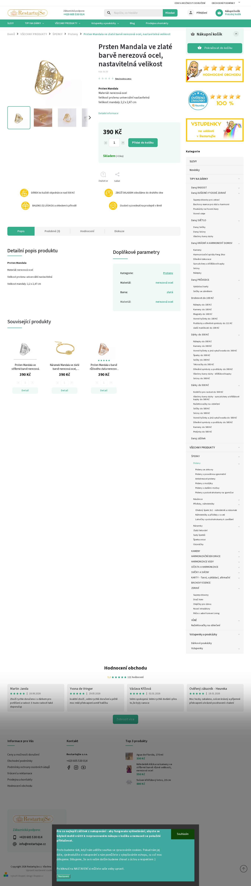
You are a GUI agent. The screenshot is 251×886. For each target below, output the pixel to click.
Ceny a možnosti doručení (190, 3)
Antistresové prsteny (205, 478)
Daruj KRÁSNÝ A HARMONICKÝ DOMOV (211, 243)
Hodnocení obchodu (125, 668)
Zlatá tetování (200, 530)
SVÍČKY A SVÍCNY (200, 572)
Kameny (197, 250)
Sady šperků (199, 535)
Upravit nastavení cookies (40, 870)
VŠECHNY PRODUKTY (202, 447)
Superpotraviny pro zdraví (206, 199)
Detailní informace (108, 113)
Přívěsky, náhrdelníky (203, 503)
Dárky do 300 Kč (200, 334)
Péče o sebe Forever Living (206, 613)
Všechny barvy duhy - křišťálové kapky (212, 373)
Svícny (196, 268)
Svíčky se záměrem (202, 291)
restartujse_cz (76, 767)
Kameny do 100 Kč (202, 309)
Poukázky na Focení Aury (205, 209)
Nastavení (63, 876)
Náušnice (197, 499)
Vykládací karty (201, 286)
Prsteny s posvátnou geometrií (210, 474)
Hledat (170, 12)
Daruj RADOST (199, 187)
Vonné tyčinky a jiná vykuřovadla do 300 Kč (215, 350)
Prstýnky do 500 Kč (202, 431)
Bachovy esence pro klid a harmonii (211, 204)
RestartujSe (83, 767)
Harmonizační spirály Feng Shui (209, 254)
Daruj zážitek (198, 438)
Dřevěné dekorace (202, 259)
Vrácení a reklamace (19, 773)
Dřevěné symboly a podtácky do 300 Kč (213, 369)
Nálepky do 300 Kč (202, 341)
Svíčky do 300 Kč (201, 359)
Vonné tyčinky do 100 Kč (205, 318)
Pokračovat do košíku (218, 48)
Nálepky (197, 273)
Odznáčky (198, 544)
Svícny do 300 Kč (201, 378)
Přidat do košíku (143, 142)
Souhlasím (183, 834)
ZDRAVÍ (195, 588)
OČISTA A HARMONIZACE (204, 567)
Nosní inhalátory (201, 608)
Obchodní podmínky (223, 3)
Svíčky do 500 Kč (201, 408)
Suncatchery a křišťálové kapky (208, 263)
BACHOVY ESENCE (201, 583)
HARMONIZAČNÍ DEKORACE (205, 556)
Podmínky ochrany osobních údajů (28, 767)
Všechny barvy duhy (203, 236)
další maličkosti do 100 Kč (206, 328)
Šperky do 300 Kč (201, 355)
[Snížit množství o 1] (105, 142)
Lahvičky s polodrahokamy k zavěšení (214, 519)
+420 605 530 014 (77, 761)
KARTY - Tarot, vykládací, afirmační (210, 577)
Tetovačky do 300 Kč (203, 364)
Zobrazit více (125, 719)
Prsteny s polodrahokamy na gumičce (214, 492)
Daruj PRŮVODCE (200, 280)
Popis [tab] (20, 231)
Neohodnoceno (123, 79)
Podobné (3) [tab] (52, 231)
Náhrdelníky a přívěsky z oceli (210, 514)
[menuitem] (13, 23)
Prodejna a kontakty (19, 780)
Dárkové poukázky (201, 643)
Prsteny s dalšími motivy (207, 488)
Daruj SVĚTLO (198, 220)
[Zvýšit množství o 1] (123, 142)
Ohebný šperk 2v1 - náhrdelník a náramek (216, 510)
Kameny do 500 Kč (202, 427)
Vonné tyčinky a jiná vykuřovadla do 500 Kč (215, 417)
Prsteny (196, 463)
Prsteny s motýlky (204, 483)
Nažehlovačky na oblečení (206, 404)
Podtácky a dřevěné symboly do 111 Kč (212, 323)
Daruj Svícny (199, 231)
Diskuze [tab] (119, 231)
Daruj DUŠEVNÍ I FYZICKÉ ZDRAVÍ (208, 193)
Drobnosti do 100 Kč (202, 298)
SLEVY (193, 161)
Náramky (197, 525)
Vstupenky (197, 648)
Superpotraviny (201, 595)
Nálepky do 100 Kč (202, 304)
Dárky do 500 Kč (200, 385)
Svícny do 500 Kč (201, 413)
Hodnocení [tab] (87, 231)
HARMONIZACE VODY (202, 561)
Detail (25, 390)
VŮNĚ (194, 620)
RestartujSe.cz (69, 767)
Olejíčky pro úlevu (202, 604)
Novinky (195, 170)
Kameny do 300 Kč (202, 346)
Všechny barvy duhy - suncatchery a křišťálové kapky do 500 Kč (216, 398)
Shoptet (21, 876)
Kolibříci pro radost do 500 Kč (208, 392)
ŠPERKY (195, 456)
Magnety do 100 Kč (202, 314)
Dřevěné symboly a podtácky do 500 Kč (213, 422)
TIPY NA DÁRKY (199, 179)
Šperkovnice (199, 539)
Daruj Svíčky (199, 227)
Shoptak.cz (38, 876)
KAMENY (195, 551)
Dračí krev (198, 599)
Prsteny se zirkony (204, 469)
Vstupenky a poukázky (203, 634)
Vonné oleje (199, 213)
